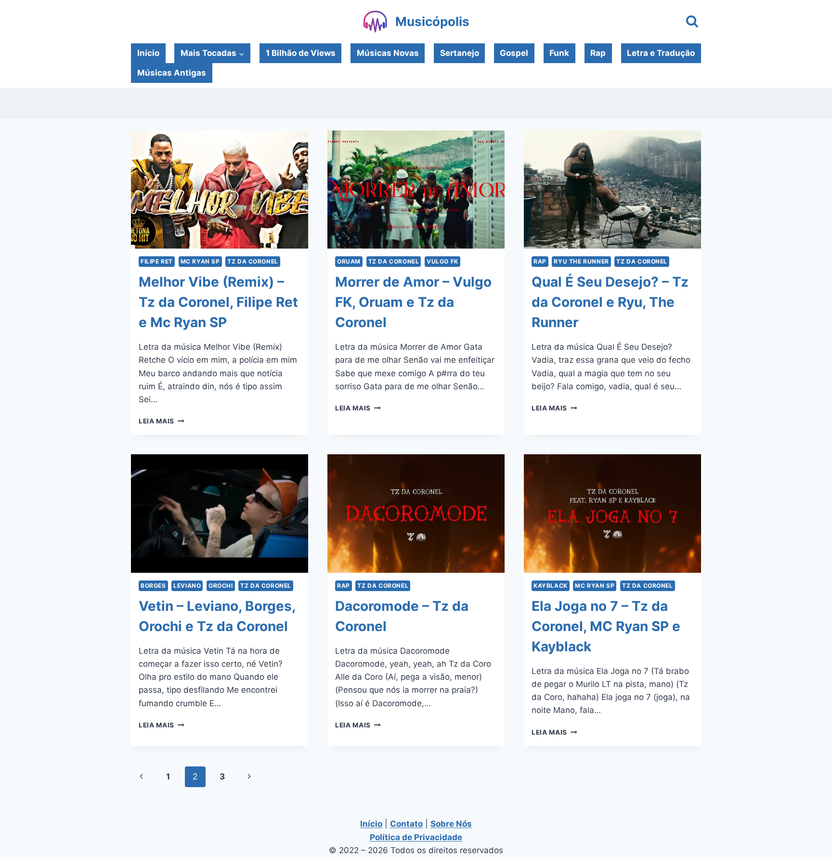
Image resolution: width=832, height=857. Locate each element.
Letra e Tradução (661, 53)
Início (148, 53)
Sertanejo (459, 53)
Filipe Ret (157, 261)
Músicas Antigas (171, 73)
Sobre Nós (451, 824)
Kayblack (550, 585)
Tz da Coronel (252, 261)
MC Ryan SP (200, 261)
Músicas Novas (388, 53)
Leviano (187, 585)
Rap (598, 53)
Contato (406, 824)
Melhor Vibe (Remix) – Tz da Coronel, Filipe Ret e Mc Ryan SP (218, 302)
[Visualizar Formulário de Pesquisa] (692, 21)
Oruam (349, 261)
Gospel (514, 53)
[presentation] (219, 190)
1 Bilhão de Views (301, 53)
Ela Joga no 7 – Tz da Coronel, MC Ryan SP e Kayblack (606, 626)
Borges (153, 585)
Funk (559, 53)
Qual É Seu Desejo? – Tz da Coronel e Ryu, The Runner (610, 302)
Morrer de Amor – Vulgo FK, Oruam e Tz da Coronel (413, 302)
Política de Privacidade (416, 837)
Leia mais (161, 421)
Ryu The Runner (581, 261)
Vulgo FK (442, 261)
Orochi (220, 585)
